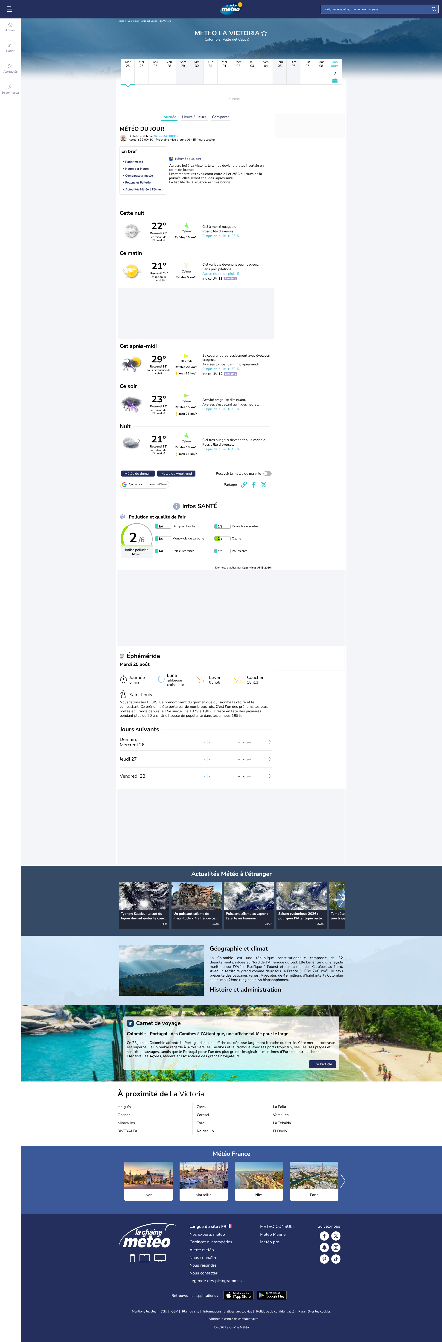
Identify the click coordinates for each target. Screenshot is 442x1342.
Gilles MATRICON (166, 136)
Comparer (220, 117)
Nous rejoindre (203, 1265)
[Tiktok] (335, 1259)
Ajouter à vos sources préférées (147, 484)
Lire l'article (322, 1064)
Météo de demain (138, 473)
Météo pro (269, 1242)
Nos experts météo (207, 1234)
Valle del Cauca (149, 21)
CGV (174, 1311)
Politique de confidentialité (275, 1311)
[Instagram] (335, 1247)
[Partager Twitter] (264, 485)
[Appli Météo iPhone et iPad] (238, 1296)
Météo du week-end (176, 473)
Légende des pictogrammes (215, 1280)
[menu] (10, 9)
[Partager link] (244, 485)
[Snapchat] (324, 1247)
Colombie (133, 21)
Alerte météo (201, 1250)
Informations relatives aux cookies (227, 1311)
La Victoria (165, 21)
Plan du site (190, 1311)
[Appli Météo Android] (272, 1296)
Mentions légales (144, 1311)
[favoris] (264, 33)
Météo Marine (273, 1234)
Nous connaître (203, 1257)
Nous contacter (203, 1273)
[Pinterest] (324, 1259)
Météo (121, 21)
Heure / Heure (194, 117)
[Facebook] (324, 1236)
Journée (169, 117)
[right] (341, 901)
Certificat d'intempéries (210, 1242)
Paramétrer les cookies (314, 1311)
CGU (163, 1311)
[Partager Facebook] (254, 485)
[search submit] (434, 9)
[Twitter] (335, 1236)
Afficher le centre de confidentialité (233, 1319)
